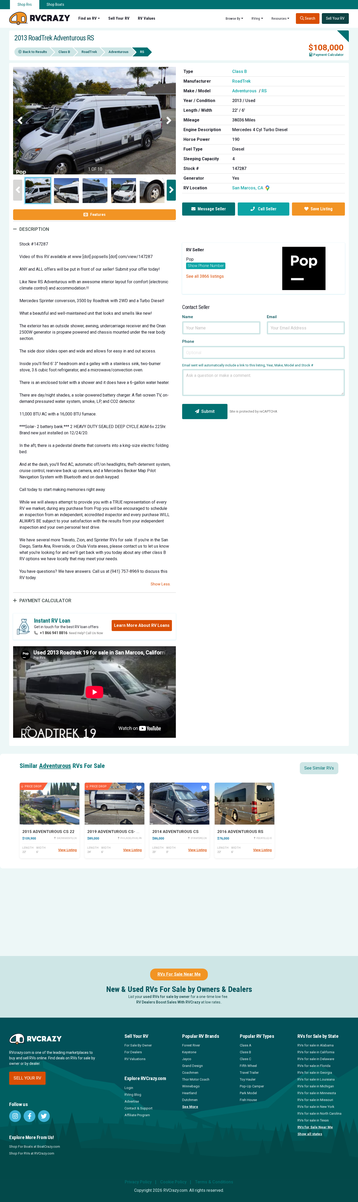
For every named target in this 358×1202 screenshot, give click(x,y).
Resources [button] (279, 18)
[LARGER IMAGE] (94, 121)
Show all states (309, 1134)
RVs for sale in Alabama (315, 1045)
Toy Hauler (248, 1079)
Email (272, 317)
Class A (245, 1045)
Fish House (248, 1100)
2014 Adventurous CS (175, 831)
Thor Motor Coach (195, 1079)
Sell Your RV (118, 18)
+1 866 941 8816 (53, 633)
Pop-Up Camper (252, 1086)
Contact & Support (138, 1108)
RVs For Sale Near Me (179, 974)
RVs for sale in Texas (313, 1120)
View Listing (67, 850)
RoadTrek (89, 52)
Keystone (189, 1052)
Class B (64, 52)
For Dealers (133, 1052)
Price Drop (33, 786)
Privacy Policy (138, 1181)
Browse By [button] (233, 18)
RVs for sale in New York (315, 1107)
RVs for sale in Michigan (315, 1086)
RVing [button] (256, 18)
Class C (245, 1059)
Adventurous (118, 52)
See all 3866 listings (205, 276)
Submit (208, 411)
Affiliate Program (137, 1115)
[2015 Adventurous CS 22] (49, 804)
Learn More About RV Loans (142, 625)
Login (128, 1088)
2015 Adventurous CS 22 (48, 831)
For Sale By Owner (138, 1045)
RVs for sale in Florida (313, 1066)
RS (264, 90)
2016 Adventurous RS (240, 831)
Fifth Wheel (248, 1066)
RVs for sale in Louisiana (316, 1079)
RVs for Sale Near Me (315, 1127)
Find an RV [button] (87, 18)
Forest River (191, 1045)
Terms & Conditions (214, 1181)
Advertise (131, 1101)
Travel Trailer (249, 1073)
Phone (188, 342)
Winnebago (191, 1086)
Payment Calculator (328, 54)
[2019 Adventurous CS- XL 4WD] (114, 804)
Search (309, 18)
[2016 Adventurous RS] (244, 804)
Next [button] (169, 120)
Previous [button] (20, 120)
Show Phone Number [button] (206, 265)
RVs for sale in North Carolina (319, 1113)
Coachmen (190, 1073)
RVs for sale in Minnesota (316, 1093)
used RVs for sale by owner (166, 997)
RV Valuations (134, 1059)
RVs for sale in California (315, 1052)
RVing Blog (132, 1095)
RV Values (146, 18)
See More (190, 1107)
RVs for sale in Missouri (315, 1100)
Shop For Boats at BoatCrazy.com (34, 1146)
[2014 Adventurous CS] (179, 804)
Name (187, 317)
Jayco (186, 1059)
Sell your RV (27, 1078)
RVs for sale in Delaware (315, 1059)
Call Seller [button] (266, 208)
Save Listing (322, 208)
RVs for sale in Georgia (314, 1073)
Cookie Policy (173, 1181)
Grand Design (192, 1066)
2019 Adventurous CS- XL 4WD (119, 831)
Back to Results (35, 52)
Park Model (248, 1093)
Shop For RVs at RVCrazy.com (31, 1153)
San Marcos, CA (248, 187)
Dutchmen (190, 1100)
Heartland (189, 1093)
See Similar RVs (319, 768)
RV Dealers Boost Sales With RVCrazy (168, 1002)
